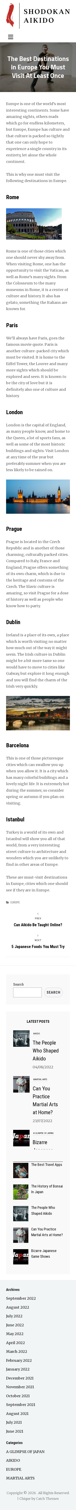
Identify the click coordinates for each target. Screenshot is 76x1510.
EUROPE (15, 902)
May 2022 (15, 1333)
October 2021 (18, 1396)
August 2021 (17, 1413)
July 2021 (14, 1422)
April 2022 (15, 1342)
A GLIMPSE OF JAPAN (43, 1133)
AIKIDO (36, 1033)
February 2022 (19, 1360)
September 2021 (20, 1404)
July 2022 (14, 1316)
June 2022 (15, 1325)
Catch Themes (47, 1499)
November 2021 (20, 1387)
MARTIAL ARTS (40, 1079)
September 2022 (21, 1298)
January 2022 (18, 1369)
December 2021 (20, 1378)
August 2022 (17, 1307)
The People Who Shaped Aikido (46, 1051)
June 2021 (14, 1431)
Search (18, 984)
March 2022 (16, 1351)
